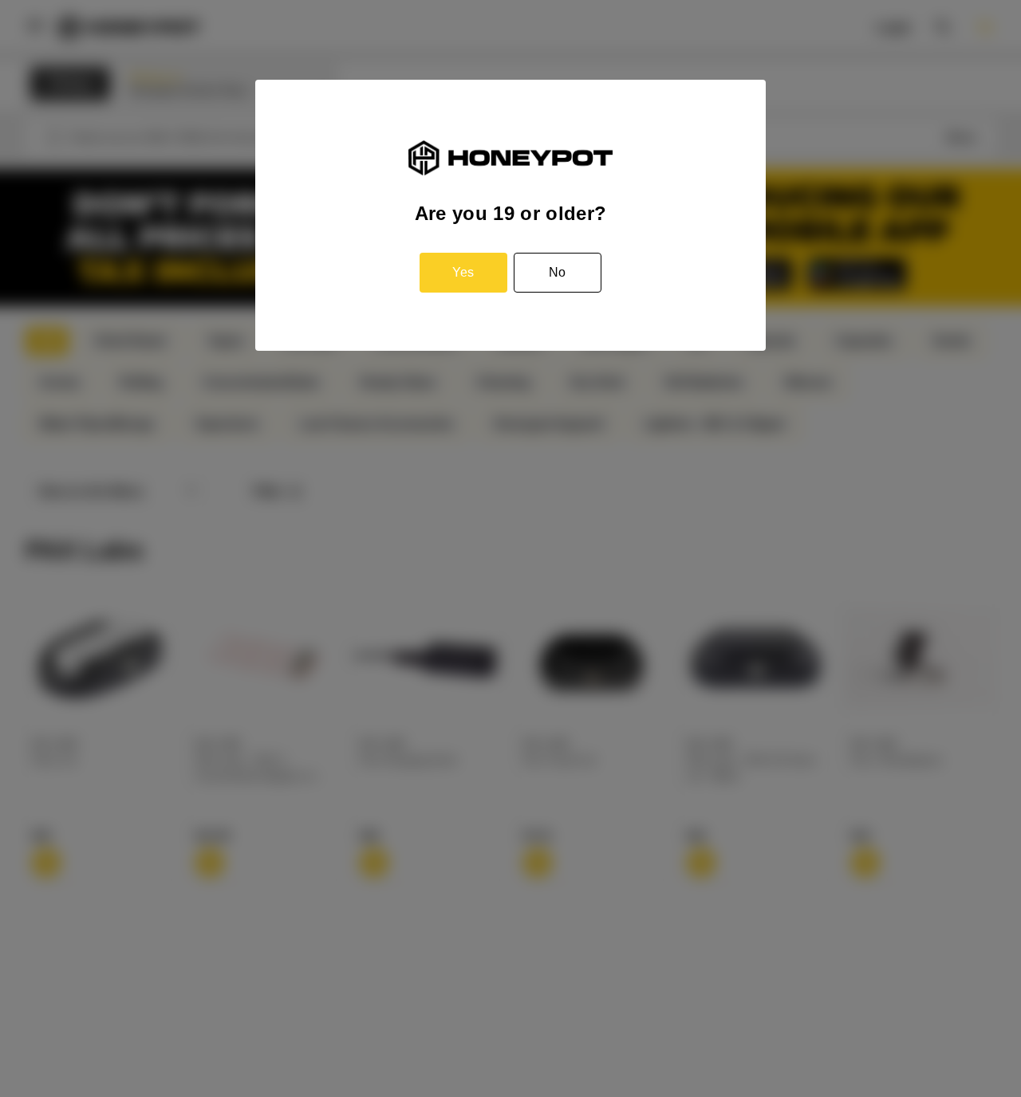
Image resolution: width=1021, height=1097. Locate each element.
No (557, 272)
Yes (463, 272)
